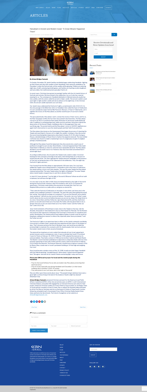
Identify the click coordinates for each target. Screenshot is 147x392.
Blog (52, 34)
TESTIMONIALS (64, 355)
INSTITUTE (66, 7)
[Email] (45, 301)
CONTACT (62, 367)
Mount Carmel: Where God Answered (103, 83)
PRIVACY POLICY (64, 370)
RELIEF (48, 7)
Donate (108, 7)
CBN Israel (47, 34)
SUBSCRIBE (99, 7)
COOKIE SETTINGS (65, 375)
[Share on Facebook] (31, 301)
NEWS (61, 347)
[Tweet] (34, 301)
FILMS (59, 7)
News (53, 7)
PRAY (93, 7)
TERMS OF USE (64, 372)
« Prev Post (34, 307)
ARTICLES (74, 7)
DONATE (62, 365)
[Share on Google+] (37, 301)
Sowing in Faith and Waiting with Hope (104, 89)
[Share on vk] (42, 301)
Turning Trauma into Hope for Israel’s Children (105, 77)
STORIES (81, 7)
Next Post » (83, 307)
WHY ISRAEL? (40, 7)
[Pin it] (39, 301)
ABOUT (87, 7)
